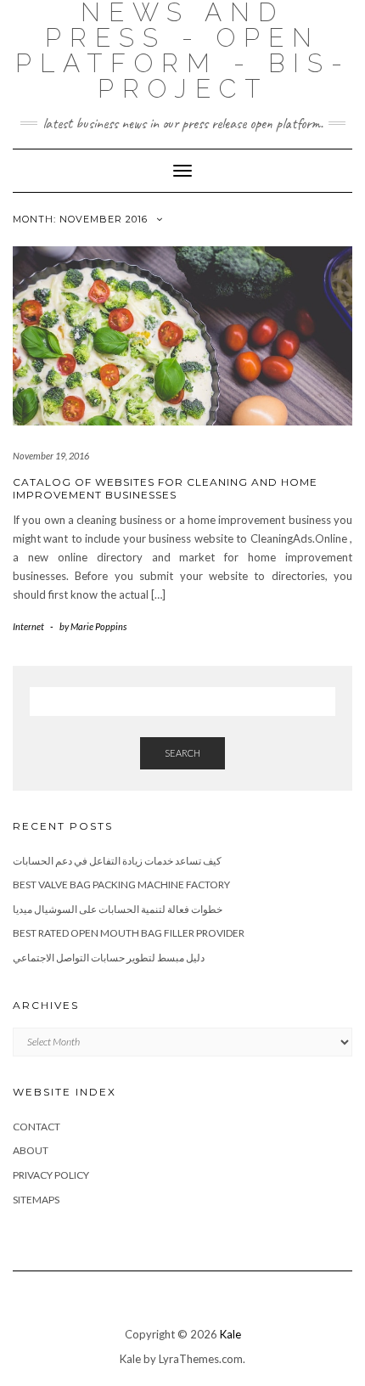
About (30, 1150)
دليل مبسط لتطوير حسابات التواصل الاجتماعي (109, 957)
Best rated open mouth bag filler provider (128, 933)
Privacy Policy (51, 1175)
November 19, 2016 (51, 455)
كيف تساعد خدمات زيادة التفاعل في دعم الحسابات (117, 860)
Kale (230, 1334)
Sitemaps (36, 1199)
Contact (36, 1126)
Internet (28, 626)
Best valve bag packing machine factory (121, 884)
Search (182, 752)
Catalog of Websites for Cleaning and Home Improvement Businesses (165, 489)
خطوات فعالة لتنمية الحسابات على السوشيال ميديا (117, 909)
